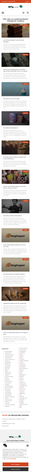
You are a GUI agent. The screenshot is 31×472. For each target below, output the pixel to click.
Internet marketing (10, 404)
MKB (20, 357)
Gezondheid (8, 393)
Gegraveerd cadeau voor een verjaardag (14, 303)
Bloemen (7, 368)
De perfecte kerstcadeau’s (10, 128)
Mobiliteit (21, 359)
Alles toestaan (15, 464)
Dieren (6, 378)
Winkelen (21, 396)
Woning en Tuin (23, 398)
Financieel (7, 389)
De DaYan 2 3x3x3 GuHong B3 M (12, 215)
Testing (21, 377)
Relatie (21, 371)
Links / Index (22, 349)
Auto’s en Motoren (10, 359)
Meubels (21, 356)
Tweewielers (22, 384)
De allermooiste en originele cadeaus (14, 274)
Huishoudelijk (8, 400)
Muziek (21, 362)
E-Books (7, 379)
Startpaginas (22, 374)
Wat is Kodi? (5, 426)
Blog (6, 370)
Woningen (22, 399)
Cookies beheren (15, 469)
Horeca (7, 398)
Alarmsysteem (9, 356)
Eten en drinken (9, 387)
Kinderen (7, 406)
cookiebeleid (12, 458)
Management (22, 351)
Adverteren (8, 353)
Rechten (21, 370)
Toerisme (21, 379)
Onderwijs (22, 363)
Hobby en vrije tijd (9, 397)
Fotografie (7, 390)
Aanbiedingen (8, 351)
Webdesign (22, 393)
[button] (27, 446)
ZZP (20, 407)
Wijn (20, 395)
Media (20, 354)
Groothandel (8, 395)
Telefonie (21, 376)
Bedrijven (7, 367)
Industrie (7, 401)
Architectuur (8, 357)
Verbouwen (22, 388)
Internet (7, 403)
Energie (7, 384)
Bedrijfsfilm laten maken (8, 423)
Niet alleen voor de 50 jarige (11, 98)
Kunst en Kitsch (23, 348)
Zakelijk (21, 401)
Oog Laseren (22, 365)
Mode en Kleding (23, 360)
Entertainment (9, 386)
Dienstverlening (9, 376)
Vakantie (21, 387)
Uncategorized (23, 385)
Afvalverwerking (9, 354)
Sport (20, 373)
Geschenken (8, 392)
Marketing (22, 352)
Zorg (20, 406)
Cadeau (7, 375)
